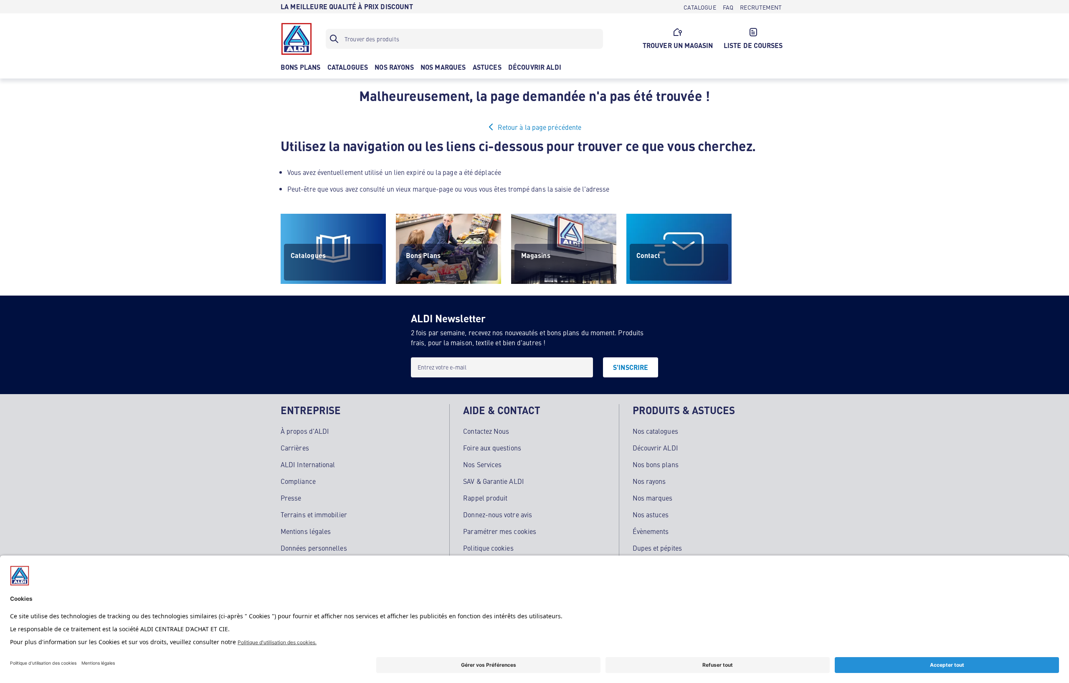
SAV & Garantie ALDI (493, 481)
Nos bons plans (656, 464)
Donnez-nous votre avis (497, 514)
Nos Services (482, 464)
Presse (291, 497)
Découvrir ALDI (655, 447)
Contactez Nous (486, 430)
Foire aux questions (492, 447)
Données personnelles (314, 547)
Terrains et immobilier (314, 514)
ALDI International (308, 464)
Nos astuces (651, 514)
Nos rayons (649, 481)
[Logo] (296, 39)
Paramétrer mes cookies (499, 531)
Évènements (651, 531)
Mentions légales (306, 531)
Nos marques (653, 497)
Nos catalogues (655, 430)
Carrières (295, 447)
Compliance (298, 481)
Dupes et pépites (657, 547)
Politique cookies (488, 547)
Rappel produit (485, 497)
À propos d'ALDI (305, 430)
